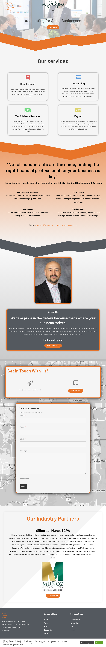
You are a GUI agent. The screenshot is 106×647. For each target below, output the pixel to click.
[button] (53, 10)
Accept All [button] (99, 643)
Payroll (78, 116)
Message (24, 450)
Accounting (78, 83)
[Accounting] (78, 77)
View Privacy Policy (87, 643)
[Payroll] (78, 109)
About (46, 623)
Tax (72, 626)
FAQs (46, 626)
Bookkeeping (27, 83)
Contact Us (48, 630)
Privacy (46, 633)
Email (22, 439)
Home (46, 619)
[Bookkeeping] (27, 77)
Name (23, 415)
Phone (23, 427)
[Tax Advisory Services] (27, 109)
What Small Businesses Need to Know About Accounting (56, 225)
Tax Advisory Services (27, 116)
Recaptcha (24, 478)
